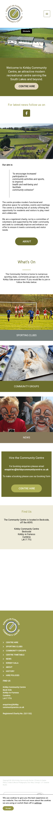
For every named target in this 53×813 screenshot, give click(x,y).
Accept (8, 808)
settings (38, 803)
